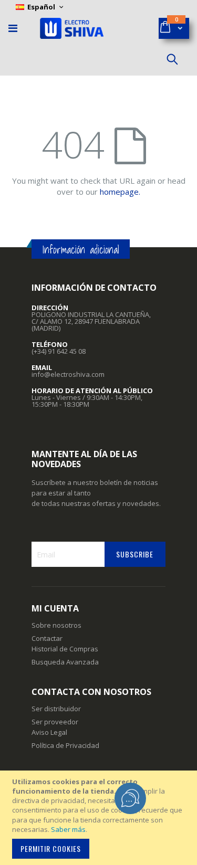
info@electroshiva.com (68, 374)
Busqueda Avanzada (65, 662)
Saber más (68, 829)
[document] (100, 818)
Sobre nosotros (56, 625)
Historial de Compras (65, 648)
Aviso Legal (49, 732)
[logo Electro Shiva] (72, 28)
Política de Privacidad (65, 745)
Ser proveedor (55, 721)
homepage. (120, 191)
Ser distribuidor (56, 708)
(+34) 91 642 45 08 (59, 351)
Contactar (47, 638)
